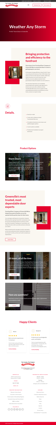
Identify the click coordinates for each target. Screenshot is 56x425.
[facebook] (9, 409)
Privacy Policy (40, 410)
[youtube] (17, 409)
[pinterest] (23, 409)
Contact (14, 305)
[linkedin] (20, 409)
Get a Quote (47, 5)
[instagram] (12, 409)
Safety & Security (40, 396)
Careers (40, 401)
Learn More (10, 239)
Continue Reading (12, 348)
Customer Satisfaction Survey (40, 394)
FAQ (40, 403)
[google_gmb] (14, 409)
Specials (40, 405)
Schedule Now (37, 5)
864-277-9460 (16, 383)
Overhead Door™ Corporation (40, 412)
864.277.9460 (47, 1)
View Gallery (14, 175)
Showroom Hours (40, 392)
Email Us (15, 385)
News (40, 399)
